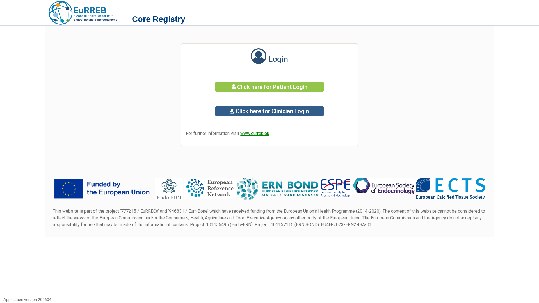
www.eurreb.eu (254, 133)
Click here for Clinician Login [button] (271, 111)
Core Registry (158, 19)
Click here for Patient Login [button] (271, 87)
